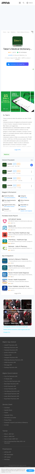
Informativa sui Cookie (10, 417)
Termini (6, 412)
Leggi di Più (17, 293)
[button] (32, 102)
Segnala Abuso (8, 410)
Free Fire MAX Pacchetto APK (12, 381)
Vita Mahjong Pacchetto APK (11, 391)
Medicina (6, 154)
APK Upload (7, 457)
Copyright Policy (8, 415)
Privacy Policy (7, 420)
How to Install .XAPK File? (11, 439)
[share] (29, 311)
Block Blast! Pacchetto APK (11, 383)
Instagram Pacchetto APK (11, 357)
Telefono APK (7, 355)
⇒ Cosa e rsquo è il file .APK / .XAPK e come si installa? (17, 58)
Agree (30, 470)
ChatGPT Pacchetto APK (10, 345)
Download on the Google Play (17, 64)
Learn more (8, 472)
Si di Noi (6, 425)
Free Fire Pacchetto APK (10, 376)
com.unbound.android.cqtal (10, 197)
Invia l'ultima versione (9, 206)
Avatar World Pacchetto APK (11, 396)
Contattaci (7, 407)
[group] (5, 101)
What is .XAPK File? (9, 436)
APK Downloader (8, 454)
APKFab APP (7, 452)
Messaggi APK (8, 365)
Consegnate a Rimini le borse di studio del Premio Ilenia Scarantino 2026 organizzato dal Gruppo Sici (17, 311)
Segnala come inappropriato (27, 210)
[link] (6, 312)
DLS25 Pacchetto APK (10, 386)
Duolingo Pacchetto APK (10, 367)
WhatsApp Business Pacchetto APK (13, 360)
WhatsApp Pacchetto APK (11, 347)
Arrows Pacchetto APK (10, 388)
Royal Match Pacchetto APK (11, 398)
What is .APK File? (9, 434)
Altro (32, 160)
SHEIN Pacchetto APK (10, 362)
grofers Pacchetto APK (10, 352)
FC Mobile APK (8, 378)
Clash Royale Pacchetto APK (11, 393)
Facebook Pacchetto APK (11, 350)
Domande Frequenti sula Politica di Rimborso (16, 422)
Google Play (23, 206)
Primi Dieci (7, 459)
